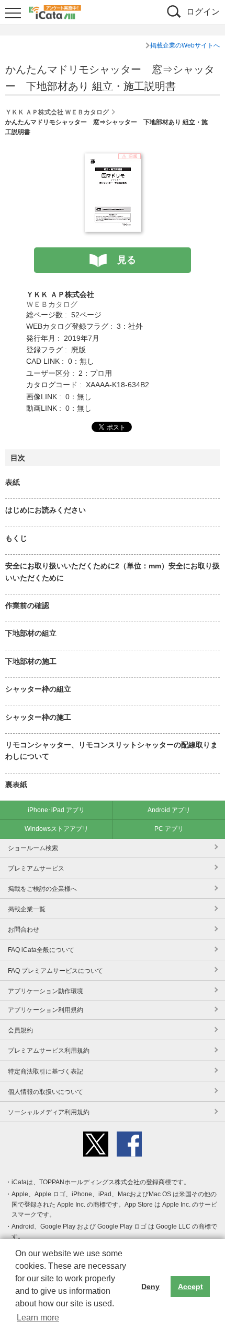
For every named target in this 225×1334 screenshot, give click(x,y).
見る (126, 260)
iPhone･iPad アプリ (56, 810)
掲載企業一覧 (27, 909)
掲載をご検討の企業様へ (42, 888)
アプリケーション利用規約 (45, 1010)
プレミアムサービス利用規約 (48, 1050)
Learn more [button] (38, 1317)
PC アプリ (169, 828)
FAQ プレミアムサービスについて (55, 970)
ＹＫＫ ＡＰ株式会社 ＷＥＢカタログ (57, 112)
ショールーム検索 (33, 848)
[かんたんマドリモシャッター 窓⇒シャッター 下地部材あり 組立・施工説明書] (113, 159)
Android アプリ (169, 810)
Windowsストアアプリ (56, 828)
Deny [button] (150, 1286)
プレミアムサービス (36, 868)
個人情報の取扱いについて (45, 1091)
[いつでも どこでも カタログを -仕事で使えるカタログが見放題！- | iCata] (55, 11)
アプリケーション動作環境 (45, 991)
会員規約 (20, 1030)
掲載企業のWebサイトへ (185, 45)
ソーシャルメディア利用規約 (48, 1112)
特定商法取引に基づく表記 (45, 1071)
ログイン (203, 11)
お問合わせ (23, 929)
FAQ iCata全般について (41, 950)
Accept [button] (190, 1286)
